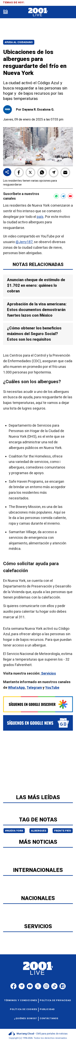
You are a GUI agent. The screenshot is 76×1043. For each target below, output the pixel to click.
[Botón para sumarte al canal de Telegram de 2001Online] (63, 196)
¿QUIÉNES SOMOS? (25, 1018)
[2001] (38, 12)
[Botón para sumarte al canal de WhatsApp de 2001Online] (56, 196)
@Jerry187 (24, 242)
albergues (38, 830)
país (40, 217)
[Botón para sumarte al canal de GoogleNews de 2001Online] (38, 723)
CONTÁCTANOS (49, 1018)
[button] (19, 172)
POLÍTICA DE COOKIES (23, 1009)
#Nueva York (14, 830)
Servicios (48, 673)
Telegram (34, 687)
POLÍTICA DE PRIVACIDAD (55, 1000)
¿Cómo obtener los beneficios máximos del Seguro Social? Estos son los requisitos (34, 334)
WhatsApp (16, 687)
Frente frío (62, 830)
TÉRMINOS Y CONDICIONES (20, 1000)
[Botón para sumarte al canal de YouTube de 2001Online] (70, 196)
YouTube (52, 687)
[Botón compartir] (7, 172)
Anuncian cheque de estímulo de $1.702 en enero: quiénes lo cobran (36, 286)
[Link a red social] (13, 986)
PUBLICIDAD (47, 1009)
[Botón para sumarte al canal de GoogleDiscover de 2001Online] (38, 704)
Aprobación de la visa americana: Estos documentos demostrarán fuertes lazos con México (37, 310)
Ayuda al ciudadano (19, 42)
